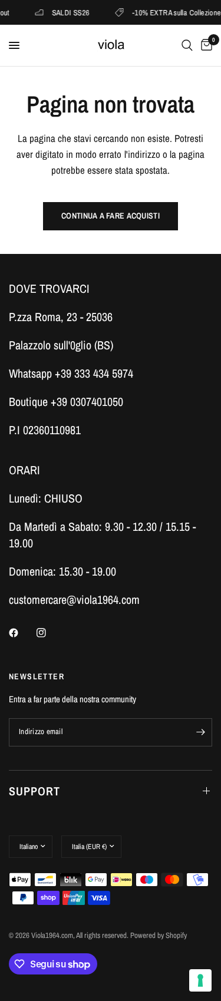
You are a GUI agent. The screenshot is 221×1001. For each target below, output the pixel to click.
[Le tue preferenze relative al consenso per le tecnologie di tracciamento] (200, 980)
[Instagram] (49, 633)
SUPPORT (34, 791)
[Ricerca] (187, 45)
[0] (204, 45)
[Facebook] (22, 633)
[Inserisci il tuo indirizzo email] (200, 732)
